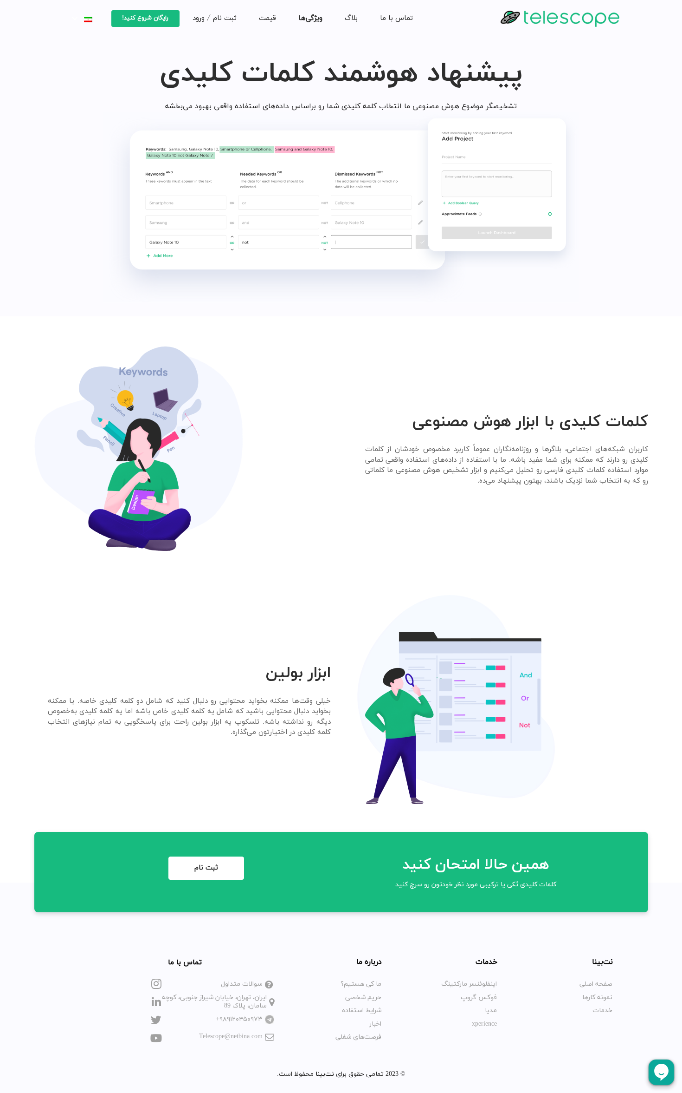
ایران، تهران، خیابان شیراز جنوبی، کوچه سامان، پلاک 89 (214, 1001)
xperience (484, 1024)
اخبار (375, 1024)
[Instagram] (156, 984)
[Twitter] (156, 1020)
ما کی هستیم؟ (361, 984)
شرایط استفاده (361, 1010)
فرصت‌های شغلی (358, 1037)
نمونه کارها (597, 997)
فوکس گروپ (479, 997)
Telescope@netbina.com (231, 1036)
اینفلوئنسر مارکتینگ (469, 984)
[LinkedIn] (156, 1002)
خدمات (602, 1010)
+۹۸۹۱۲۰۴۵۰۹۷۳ (239, 1019)
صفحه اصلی (595, 984)
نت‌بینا (324, 1074)
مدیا (491, 1010)
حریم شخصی (363, 997)
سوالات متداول (242, 984)
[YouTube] (156, 1038)
